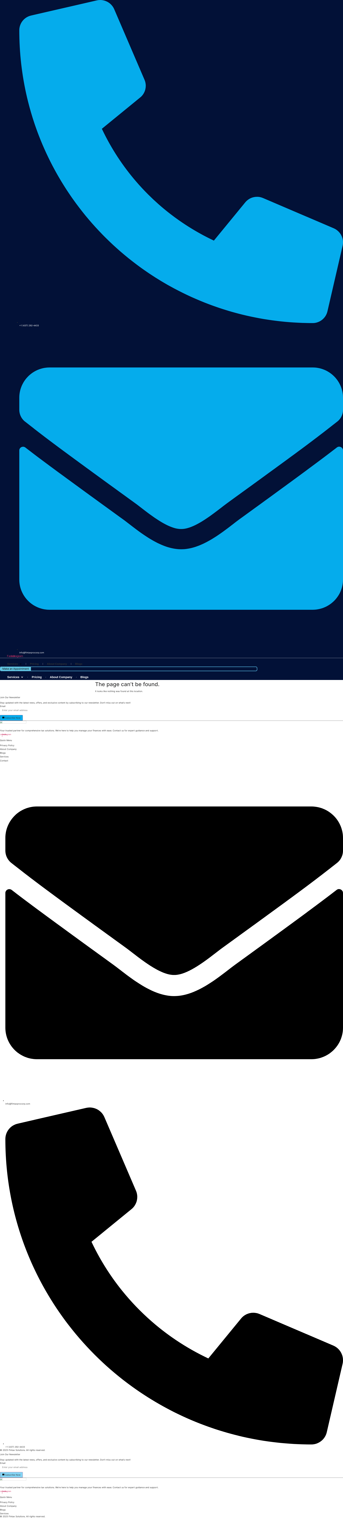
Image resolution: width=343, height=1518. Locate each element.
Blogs (78, 663)
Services (12, 663)
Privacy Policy (7, 745)
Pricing (34, 663)
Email (2, 706)
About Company (57, 663)
